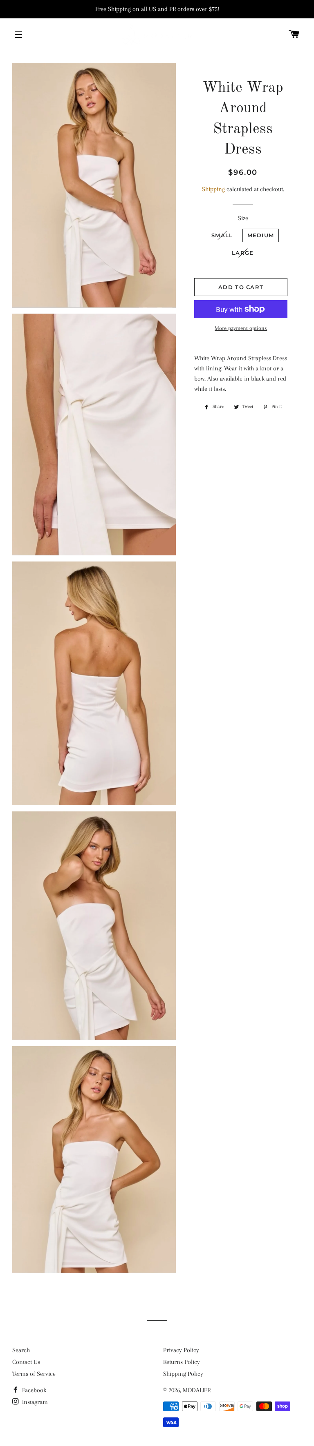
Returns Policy (181, 1362)
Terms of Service (34, 1373)
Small (222, 235)
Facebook (33, 1390)
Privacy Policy (181, 1350)
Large (243, 253)
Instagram (34, 1402)
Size (243, 218)
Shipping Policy (183, 1373)
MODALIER (197, 1390)
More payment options (241, 328)
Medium (260, 235)
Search (21, 1350)
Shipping (213, 189)
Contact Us (26, 1362)
